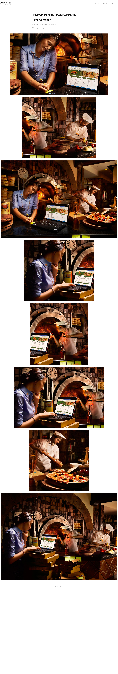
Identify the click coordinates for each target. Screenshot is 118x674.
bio (95, 3)
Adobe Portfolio (61, 596)
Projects (100, 3)
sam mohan (5, 3)
